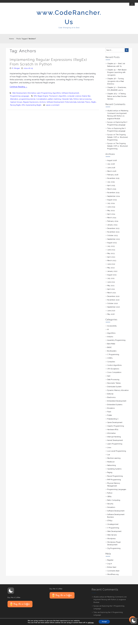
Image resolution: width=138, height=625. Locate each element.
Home (11, 39)
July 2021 (110, 278)
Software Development (70, 93)
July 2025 (111, 182)
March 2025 (111, 189)
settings (91, 623)
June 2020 (111, 310)
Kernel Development (115, 440)
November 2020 (113, 300)
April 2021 (111, 289)
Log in (109, 563)
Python (76, 99)
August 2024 (112, 200)
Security (110, 504)
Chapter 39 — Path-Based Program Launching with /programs (116, 72)
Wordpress (111, 538)
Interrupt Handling (114, 437)
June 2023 (111, 250)
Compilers (111, 362)
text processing (85, 99)
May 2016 (110, 314)
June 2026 (111, 167)
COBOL (110, 358)
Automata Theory (83, 102)
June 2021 (111, 282)
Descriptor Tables (114, 383)
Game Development (114, 422)
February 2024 (112, 221)
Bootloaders (112, 351)
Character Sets (67, 99)
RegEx (93, 102)
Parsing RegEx (15, 105)
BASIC (109, 347)
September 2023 (113, 239)
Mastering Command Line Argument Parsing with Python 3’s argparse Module (109, 599)
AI (108, 329)
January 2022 (112, 271)
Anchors (42, 102)
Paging (109, 472)
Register (110, 560)
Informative (31, 93)
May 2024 (111, 210)
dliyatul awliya (112, 110)
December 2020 (113, 296)
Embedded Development (116, 401)
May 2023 (111, 253)
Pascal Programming (115, 476)
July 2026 (111, 164)
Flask (109, 412)
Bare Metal (111, 344)
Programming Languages (19, 96)
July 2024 (111, 203)
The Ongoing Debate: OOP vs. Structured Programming (117, 137)
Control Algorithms (114, 365)
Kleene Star (86, 96)
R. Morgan (16, 68)
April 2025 (111, 185)
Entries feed (111, 567)
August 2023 (112, 243)
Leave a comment (52, 105)
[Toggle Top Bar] (132, 4)
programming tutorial (27, 99)
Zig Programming (114, 548)
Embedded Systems (114, 404)
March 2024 (111, 217)
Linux (109, 447)
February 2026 (112, 175)
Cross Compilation (114, 372)
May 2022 (111, 268)
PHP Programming (114, 479)
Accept (104, 622)
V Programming (113, 528)
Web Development (19, 93)
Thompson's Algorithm (57, 96)
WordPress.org (113, 574)
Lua (108, 454)
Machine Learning (114, 458)
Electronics (111, 397)
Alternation (14, 99)
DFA (23, 105)
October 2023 (112, 235)
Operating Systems (114, 469)
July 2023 (111, 246)
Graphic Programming (115, 426)
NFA (35, 96)
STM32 (109, 520)
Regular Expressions (31, 102)
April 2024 (111, 214)
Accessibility (112, 326)
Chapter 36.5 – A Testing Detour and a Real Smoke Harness (116, 96)
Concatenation (41, 99)
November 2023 (113, 232)
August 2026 (112, 160)
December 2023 (113, 228)
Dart (108, 376)
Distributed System (114, 386)
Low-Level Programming (116, 451)
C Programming (113, 354)
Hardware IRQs (112, 429)
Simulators (111, 507)
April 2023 (111, 257)
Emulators (111, 408)
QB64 (109, 496)
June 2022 (111, 264)
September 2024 (113, 196)
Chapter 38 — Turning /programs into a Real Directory (115, 81)
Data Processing (113, 379)
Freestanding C (113, 419)
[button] (11, 590)
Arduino (110, 336)
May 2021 (110, 285)
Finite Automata (71, 102)
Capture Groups (16, 102)
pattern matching (54, 99)
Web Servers (112, 535)
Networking (111, 465)
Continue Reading (18, 87)
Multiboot (110, 462)
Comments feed (113, 571)
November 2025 (113, 178)
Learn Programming (44, 93)
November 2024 (113, 192)
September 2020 (113, 307)
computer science (74, 96)
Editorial (110, 394)
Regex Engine (43, 96)
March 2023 (111, 260)
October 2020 (112, 303)
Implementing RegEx (34, 105)
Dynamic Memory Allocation (118, 390)
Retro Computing (113, 500)
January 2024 (112, 225)
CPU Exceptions (113, 369)
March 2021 (111, 293)
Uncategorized (112, 524)
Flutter (109, 415)
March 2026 (111, 171)
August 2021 (112, 275)
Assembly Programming (116, 340)
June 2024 (111, 207)
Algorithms (57, 93)
